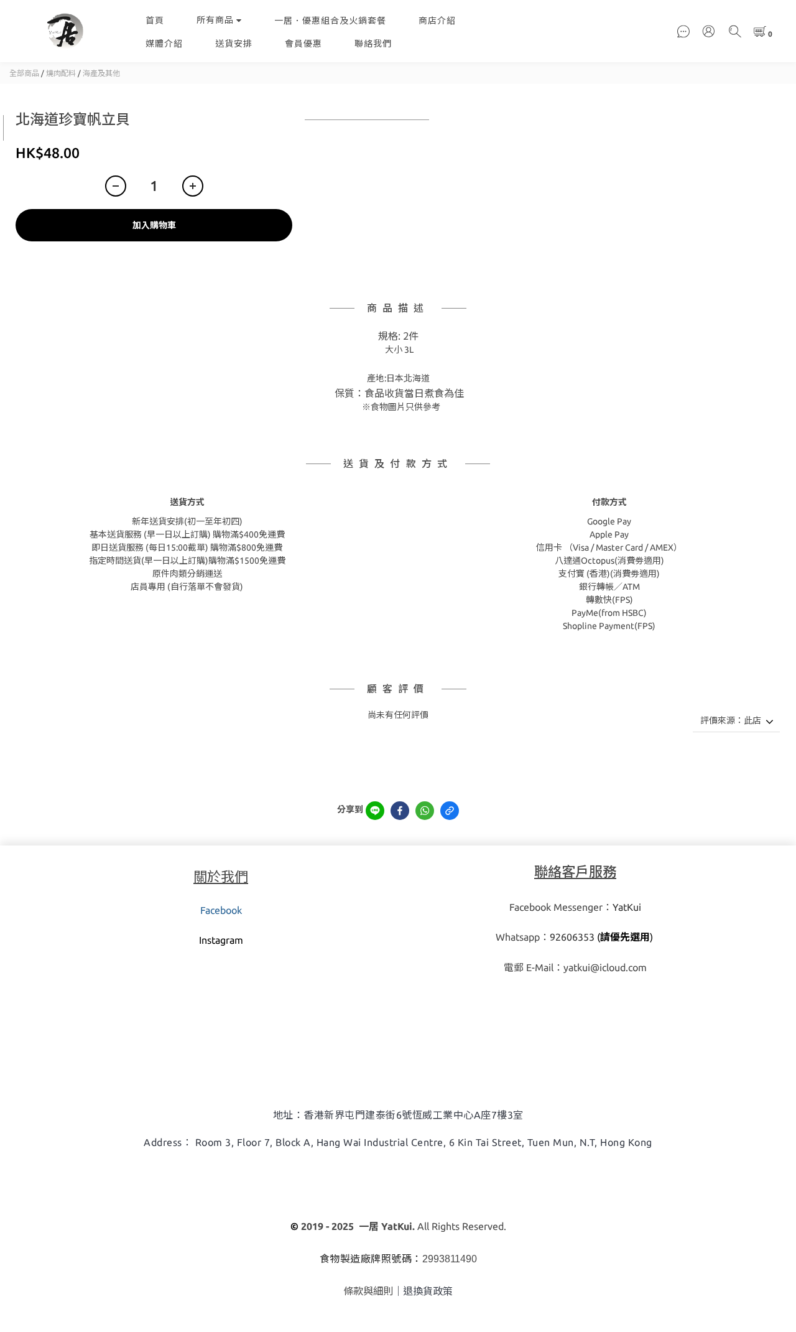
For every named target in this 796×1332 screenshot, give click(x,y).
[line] (375, 810)
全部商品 (24, 73)
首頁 (155, 21)
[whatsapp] (424, 810)
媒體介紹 (164, 44)
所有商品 (215, 20)
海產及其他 (101, 73)
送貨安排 (233, 44)
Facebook (221, 910)
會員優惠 (303, 44)
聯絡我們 (373, 44)
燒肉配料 (61, 73)
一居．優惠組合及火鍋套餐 (330, 21)
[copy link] (449, 810)
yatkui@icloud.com (605, 967)
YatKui (627, 907)
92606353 (572, 937)
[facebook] (400, 810)
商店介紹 (437, 21)
